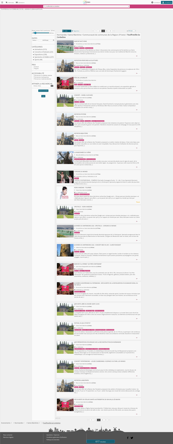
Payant (36, 68)
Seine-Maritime (74, 35)
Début (34, 40)
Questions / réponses (52, 435)
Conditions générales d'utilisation (56, 437)
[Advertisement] (86, 19)
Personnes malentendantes (42, 79)
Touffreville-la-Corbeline (51, 423)
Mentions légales (8, 437)
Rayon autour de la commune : (41, 30)
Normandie (62, 35)
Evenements (5, 423)
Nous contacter (7, 435)
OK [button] (52, 86)
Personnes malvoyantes (41, 77)
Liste (65, 31)
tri (127, 31)
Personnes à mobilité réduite (43, 75)
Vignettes (75, 31)
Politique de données (52, 440)
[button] (43, 91)
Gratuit (36, 67)
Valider (43, 96)
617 (101, 441)
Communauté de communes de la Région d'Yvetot (104, 35)
